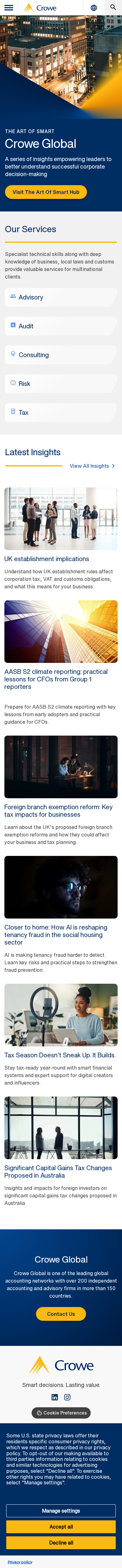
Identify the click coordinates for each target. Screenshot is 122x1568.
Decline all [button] (61, 1542)
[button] (114, 1427)
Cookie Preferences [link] (65, 1412)
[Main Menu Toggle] (9, 7)
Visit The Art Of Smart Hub (46, 192)
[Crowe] (39, 8)
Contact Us (61, 1314)
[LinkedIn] (57, 1397)
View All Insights (89, 466)
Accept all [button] (61, 1526)
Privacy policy (20, 1562)
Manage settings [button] (61, 1510)
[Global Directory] (93, 7)
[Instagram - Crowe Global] (67, 1397)
